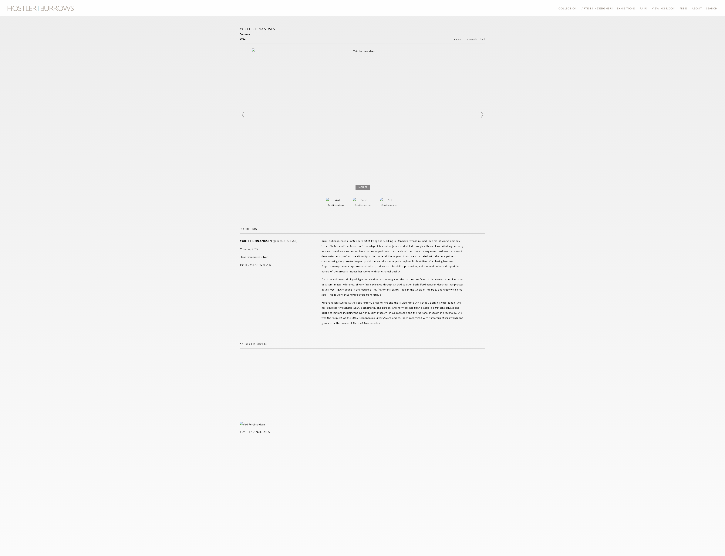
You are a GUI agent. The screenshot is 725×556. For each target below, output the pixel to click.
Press (683, 8)
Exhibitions (626, 8)
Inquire (362, 187)
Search (711, 8)
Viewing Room (663, 8)
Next (482, 115)
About (697, 8)
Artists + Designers (597, 8)
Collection (567, 8)
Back (482, 38)
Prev (243, 115)
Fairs (644, 8)
